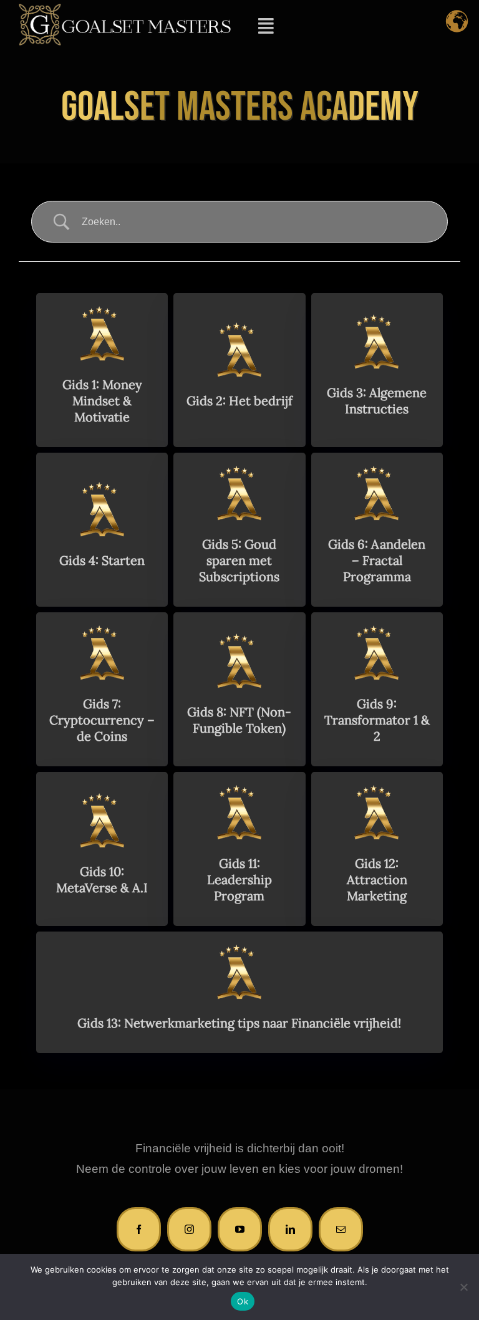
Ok (242, 1301)
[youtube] (240, 1229)
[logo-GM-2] (125, 9)
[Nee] (463, 1287)
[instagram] (189, 1229)
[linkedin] (290, 1229)
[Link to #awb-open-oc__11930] (265, 26)
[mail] (341, 1229)
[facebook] (139, 1229)
